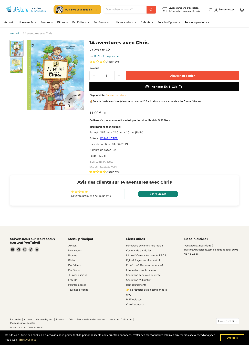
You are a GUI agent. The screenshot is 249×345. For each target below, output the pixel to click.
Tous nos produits (196, 22)
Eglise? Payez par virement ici (143, 260)
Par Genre (100, 22)
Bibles (61, 22)
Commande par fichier (138, 250)
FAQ (128, 294)
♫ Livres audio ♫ (123, 22)
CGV (71, 319)
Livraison (60, 319)
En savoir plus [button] (27, 339)
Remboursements (136, 285)
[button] (97, 62)
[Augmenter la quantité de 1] (119, 75)
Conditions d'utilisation (138, 280)
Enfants (146, 22)
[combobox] (125, 10)
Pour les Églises (168, 22)
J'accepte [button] (232, 337)
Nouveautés (26, 22)
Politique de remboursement (91, 319)
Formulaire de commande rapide (144, 245)
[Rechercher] (151, 10)
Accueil (9, 22)
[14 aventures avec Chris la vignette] (16, 48)
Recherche (15, 319)
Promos (46, 22)
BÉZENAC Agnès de (106, 56)
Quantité (94, 68)
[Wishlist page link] (210, 9)
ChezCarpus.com (135, 304)
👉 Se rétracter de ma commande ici (146, 289)
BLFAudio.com (134, 299)
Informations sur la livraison (141, 270)
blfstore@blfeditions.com (198, 249)
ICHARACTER (109, 138)
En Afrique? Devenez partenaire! (144, 265)
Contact (28, 319)
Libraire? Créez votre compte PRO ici (146, 255)
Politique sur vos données (22, 323)
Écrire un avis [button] (158, 194)
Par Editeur (79, 22)
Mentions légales (44, 319)
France (226, 321)
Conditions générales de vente (143, 275)
